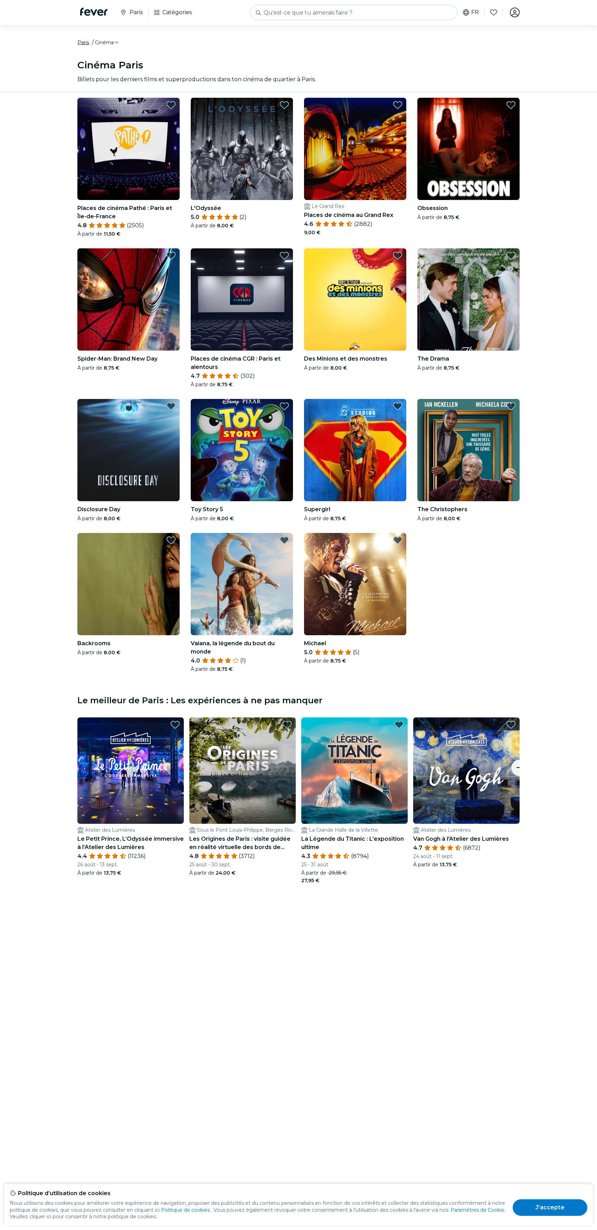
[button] (107, 42)
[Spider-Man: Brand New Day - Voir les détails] (128, 299)
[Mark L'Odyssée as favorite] (284, 105)
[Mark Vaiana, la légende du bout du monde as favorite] (284, 540)
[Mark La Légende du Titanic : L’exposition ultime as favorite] (399, 724)
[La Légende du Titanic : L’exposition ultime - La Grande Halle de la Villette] (354, 770)
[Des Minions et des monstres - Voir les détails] (355, 299)
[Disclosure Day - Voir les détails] (128, 450)
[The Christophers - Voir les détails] (468, 450)
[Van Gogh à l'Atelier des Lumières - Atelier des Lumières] (466, 770)
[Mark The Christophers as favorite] (510, 406)
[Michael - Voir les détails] (355, 584)
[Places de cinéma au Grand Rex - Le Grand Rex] (355, 149)
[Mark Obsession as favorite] (510, 105)
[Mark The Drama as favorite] (510, 255)
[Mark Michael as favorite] (397, 540)
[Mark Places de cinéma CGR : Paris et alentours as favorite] (284, 255)
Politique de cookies (185, 1210)
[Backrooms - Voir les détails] (128, 584)
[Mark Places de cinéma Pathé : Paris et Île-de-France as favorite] (171, 105)
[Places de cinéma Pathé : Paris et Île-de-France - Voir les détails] (128, 149)
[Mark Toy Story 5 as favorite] (284, 406)
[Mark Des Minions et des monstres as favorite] (397, 255)
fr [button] (475, 12)
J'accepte (550, 1207)
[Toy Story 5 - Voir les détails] (242, 450)
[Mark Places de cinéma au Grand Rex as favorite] (397, 105)
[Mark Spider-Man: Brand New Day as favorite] (171, 255)
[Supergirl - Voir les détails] (355, 450)
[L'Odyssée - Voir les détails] (242, 149)
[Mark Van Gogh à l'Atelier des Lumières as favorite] (510, 724)
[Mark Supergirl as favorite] (397, 406)
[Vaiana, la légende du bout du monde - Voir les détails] (242, 584)
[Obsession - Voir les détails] (468, 149)
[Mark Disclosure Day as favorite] (171, 406)
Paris (83, 42)
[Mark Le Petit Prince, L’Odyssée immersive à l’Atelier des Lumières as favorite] (175, 724)
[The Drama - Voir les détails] (468, 299)
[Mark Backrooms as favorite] (171, 540)
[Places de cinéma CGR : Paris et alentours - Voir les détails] (242, 299)
